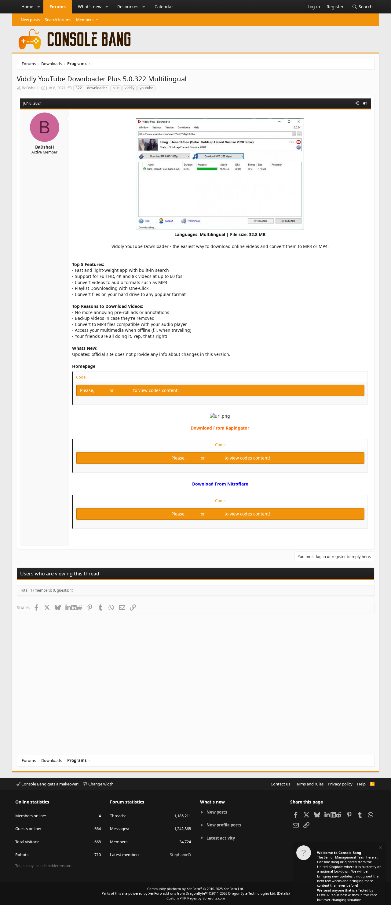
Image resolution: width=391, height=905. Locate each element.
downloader (97, 87)
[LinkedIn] (68, 607)
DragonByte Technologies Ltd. (252, 893)
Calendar (164, 6)
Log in (102, 390)
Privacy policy (340, 784)
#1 (365, 103)
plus (115, 87)
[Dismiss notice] (379, 848)
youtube (146, 87)
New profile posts (223, 825)
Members (84, 19)
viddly (129, 87)
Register (124, 390)
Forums (57, 6)
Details (283, 893)
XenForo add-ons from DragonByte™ (178, 893)
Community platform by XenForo (195, 888)
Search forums (58, 19)
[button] (38, 6)
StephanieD (180, 854)
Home (27, 6)
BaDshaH (30, 87)
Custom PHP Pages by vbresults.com (195, 898)
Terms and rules (309, 784)
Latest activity (220, 838)
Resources (127, 6)
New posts (30, 19)
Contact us (280, 784)
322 (78, 87)
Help (361, 784)
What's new (89, 6)
